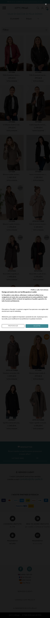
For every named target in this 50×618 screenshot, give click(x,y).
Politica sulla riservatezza (39, 290)
